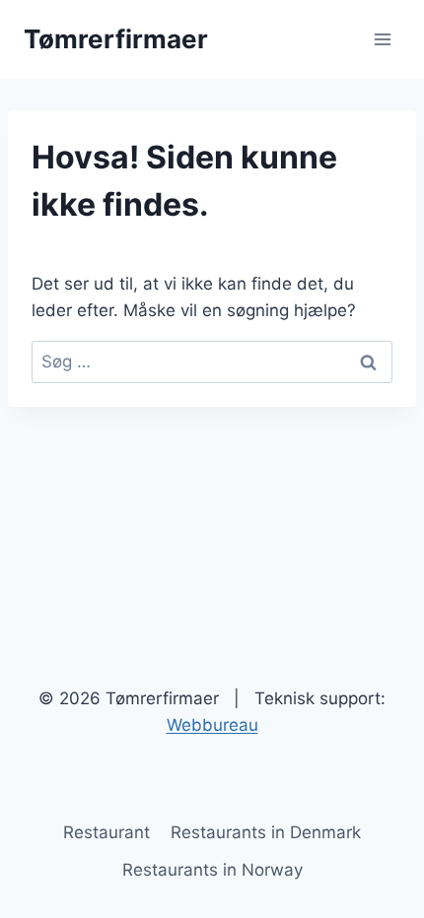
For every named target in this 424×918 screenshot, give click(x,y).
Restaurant (106, 832)
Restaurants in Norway (212, 870)
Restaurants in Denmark (266, 832)
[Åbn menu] (382, 39)
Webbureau (212, 725)
